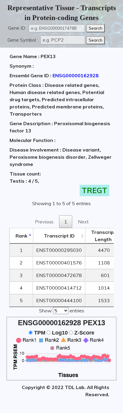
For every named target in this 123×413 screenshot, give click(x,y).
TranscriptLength (103, 235)
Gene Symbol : (23, 40)
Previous (44, 222)
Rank (21, 236)
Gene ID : (17, 28)
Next (83, 222)
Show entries (61, 311)
